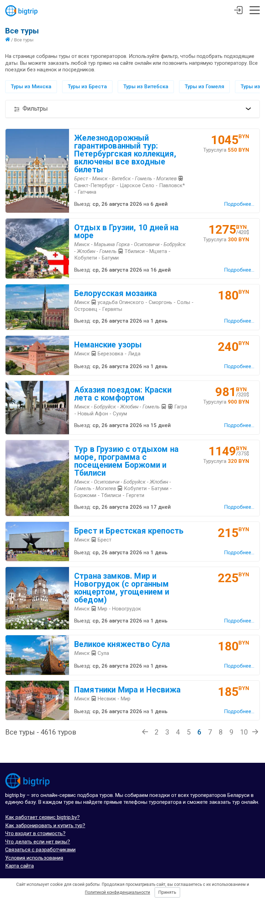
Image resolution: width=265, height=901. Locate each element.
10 (244, 732)
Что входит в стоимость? (35, 833)
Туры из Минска (31, 86)
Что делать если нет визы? (37, 842)
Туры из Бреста (87, 86)
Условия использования (34, 858)
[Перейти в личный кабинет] (238, 11)
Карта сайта (19, 866)
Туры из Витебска (145, 86)
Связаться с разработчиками (40, 850)
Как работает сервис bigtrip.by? (42, 817)
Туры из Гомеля (204, 86)
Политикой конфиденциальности (117, 892)
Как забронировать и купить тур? (45, 825)
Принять (167, 892)
